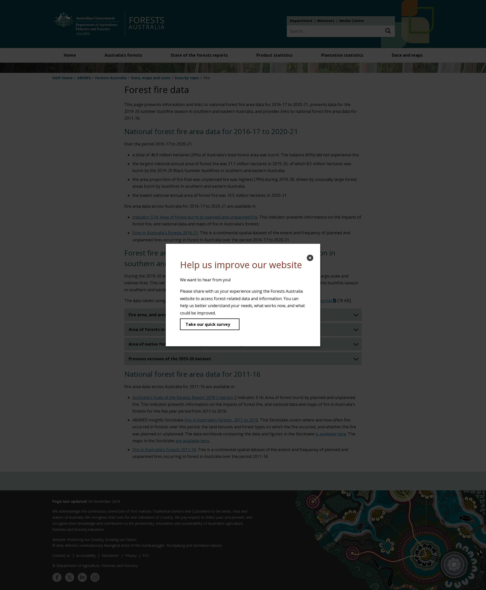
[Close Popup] (310, 258)
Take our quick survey (208, 324)
